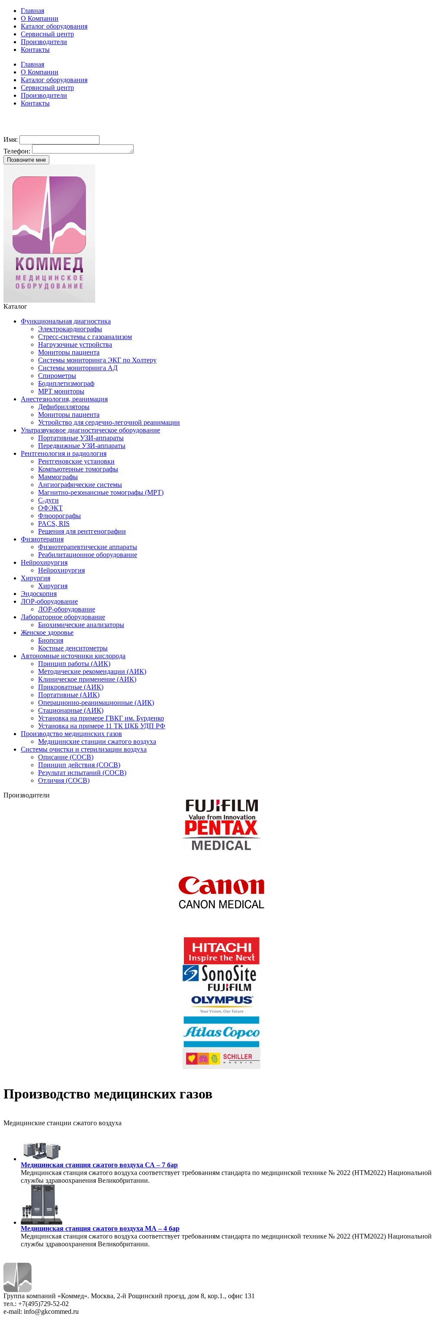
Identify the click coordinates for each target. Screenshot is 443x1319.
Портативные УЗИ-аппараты (81, 438)
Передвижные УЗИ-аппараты (81, 445)
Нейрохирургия (44, 562)
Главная (32, 10)
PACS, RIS (54, 523)
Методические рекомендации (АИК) (92, 671)
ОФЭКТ (50, 508)
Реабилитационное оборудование (87, 554)
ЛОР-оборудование (49, 601)
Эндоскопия (39, 593)
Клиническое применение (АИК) (87, 679)
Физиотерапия (42, 539)
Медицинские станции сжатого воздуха (97, 741)
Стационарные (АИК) (70, 710)
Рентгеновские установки (76, 461)
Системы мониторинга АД (78, 367)
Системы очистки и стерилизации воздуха (84, 749)
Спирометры (57, 375)
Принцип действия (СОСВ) (79, 764)
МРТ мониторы (61, 391)
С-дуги (48, 500)
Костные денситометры (73, 648)
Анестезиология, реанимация (64, 399)
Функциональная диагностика (66, 321)
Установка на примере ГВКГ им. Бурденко (101, 718)
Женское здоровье (47, 632)
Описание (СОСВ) (65, 757)
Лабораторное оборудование (63, 617)
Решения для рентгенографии (82, 531)
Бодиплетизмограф (66, 383)
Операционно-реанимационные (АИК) (96, 702)
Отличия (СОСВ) (64, 780)
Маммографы (58, 476)
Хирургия (35, 578)
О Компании (39, 18)
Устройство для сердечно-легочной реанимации (109, 422)
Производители (44, 41)
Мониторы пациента (69, 352)
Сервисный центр (47, 34)
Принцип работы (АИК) (74, 663)
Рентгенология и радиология (63, 453)
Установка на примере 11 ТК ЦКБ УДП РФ (101, 726)
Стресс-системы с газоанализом (85, 336)
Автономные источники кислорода (73, 656)
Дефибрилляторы (64, 406)
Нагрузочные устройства (75, 344)
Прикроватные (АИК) (70, 687)
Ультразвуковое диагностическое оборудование (90, 430)
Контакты (35, 49)
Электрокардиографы (70, 329)
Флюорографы (59, 515)
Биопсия (50, 640)
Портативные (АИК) (69, 694)
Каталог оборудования (54, 26)
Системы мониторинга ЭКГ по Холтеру (97, 360)
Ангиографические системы (80, 484)
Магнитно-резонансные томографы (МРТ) (101, 492)
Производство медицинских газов (71, 733)
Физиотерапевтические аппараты (87, 547)
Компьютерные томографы (78, 469)
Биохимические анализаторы (81, 624)
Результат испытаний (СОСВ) (82, 772)
